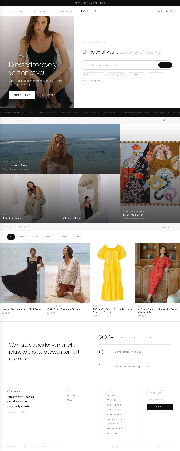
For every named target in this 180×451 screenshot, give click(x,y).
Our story (48, 95)
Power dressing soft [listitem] (91, 80)
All (11, 237)
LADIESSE (90, 11)
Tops (35, 237)
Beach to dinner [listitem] (156, 75)
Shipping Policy (115, 405)
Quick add (22, 300)
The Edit (24, 11)
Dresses (23, 237)
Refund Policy (114, 409)
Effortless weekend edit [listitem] (93, 75)
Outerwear (62, 237)
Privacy (115, 447)
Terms (124, 447)
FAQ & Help (112, 400)
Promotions (72, 395)
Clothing (39, 11)
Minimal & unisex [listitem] (136, 75)
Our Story (66, 11)
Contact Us (112, 423)
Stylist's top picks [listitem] (115, 75)
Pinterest (168, 447)
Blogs (69, 400)
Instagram (147, 447)
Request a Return (115, 428)
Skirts (76, 237)
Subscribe (160, 407)
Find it (165, 65)
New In (11, 11)
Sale (53, 11)
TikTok (158, 447)
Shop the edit (22, 95)
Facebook (135, 447)
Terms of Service (115, 419)
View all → (168, 120)
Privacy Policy (114, 414)
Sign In (159, 11)
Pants (47, 237)
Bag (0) (169, 11)
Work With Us (114, 433)
